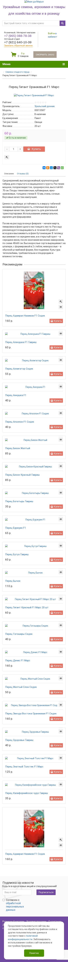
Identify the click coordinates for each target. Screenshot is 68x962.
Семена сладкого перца (17, 72)
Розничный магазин (13, 921)
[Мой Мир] (51, 167)
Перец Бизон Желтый (17, 448)
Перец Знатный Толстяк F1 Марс (24, 766)
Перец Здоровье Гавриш (19, 740)
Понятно (34, 953)
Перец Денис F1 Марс (17, 660)
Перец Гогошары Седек (19, 633)
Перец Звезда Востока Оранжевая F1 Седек (31, 713)
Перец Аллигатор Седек (19, 368)
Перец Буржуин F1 (15, 527)
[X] (54, 167)
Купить (36, 149)
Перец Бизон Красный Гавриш (22, 474)
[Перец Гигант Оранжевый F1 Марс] (34, 95)
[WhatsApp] (62, 167)
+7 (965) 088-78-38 (18, 36)
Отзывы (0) (23, 173)
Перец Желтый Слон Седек (21, 687)
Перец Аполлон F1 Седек (19, 421)
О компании (54, 921)
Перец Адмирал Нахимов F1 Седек (25, 315)
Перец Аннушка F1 (15, 395)
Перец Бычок (12, 580)
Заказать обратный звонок (18, 45)
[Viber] (58, 167)
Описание (9, 173)
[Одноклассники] (47, 167)
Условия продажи (36, 921)
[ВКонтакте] (44, 167)
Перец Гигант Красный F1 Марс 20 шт (27, 607)
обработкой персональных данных (15, 906)
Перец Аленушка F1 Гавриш (20, 342)
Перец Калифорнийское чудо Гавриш (26, 793)
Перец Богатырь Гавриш (19, 501)
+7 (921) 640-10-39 (18, 42)
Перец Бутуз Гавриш (17, 554)
